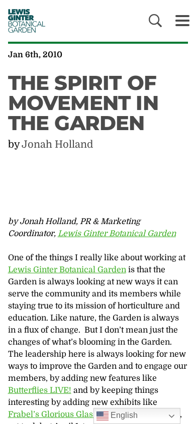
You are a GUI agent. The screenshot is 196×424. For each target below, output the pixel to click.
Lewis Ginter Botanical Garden (117, 233)
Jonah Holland (57, 144)
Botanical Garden (24, 21)
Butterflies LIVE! (39, 390)
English (123, 415)
